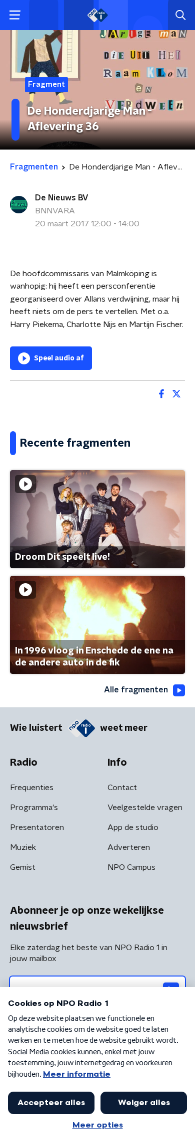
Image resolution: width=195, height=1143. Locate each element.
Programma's (34, 808)
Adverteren (129, 847)
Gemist (23, 867)
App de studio (133, 827)
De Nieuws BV (61, 198)
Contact (122, 788)
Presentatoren (37, 827)
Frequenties (32, 788)
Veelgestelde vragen (145, 808)
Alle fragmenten (136, 690)
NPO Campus (132, 867)
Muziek (23, 847)
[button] (14, 15)
